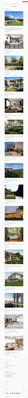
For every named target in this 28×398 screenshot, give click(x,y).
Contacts (7, 363)
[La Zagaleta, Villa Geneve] (14, 170)
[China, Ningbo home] (14, 105)
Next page (14, 356)
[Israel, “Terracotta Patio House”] (14, 63)
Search (7, 361)
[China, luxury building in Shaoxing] (14, 234)
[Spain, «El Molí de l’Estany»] (14, 18)
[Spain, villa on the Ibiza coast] (14, 127)
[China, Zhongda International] (14, 343)
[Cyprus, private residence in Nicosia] (14, 149)
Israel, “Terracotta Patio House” (10, 71)
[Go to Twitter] (8, 393)
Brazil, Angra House (8, 221)
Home (5, 4)
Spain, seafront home (8, 92)
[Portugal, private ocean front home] (14, 279)
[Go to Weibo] (19, 393)
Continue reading (7, 31)
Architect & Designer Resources (10, 365)
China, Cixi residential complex (10, 330)
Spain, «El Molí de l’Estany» (9, 27)
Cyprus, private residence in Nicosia (11, 157)
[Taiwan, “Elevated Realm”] (14, 41)
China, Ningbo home (8, 114)
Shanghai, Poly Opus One (9, 308)
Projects (12, 4)
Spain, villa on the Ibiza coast (9, 135)
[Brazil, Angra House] (14, 213)
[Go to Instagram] (5, 393)
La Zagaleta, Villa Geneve (9, 179)
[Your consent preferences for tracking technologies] (26, 397)
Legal (6, 389)
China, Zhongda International (9, 351)
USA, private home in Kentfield (10, 200)
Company (6, 381)
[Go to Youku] (17, 393)
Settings (6, 383)
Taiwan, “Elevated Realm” (9, 50)
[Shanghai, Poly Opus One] (14, 300)
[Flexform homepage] (25, 1)
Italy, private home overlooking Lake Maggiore (12, 265)
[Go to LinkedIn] (14, 393)
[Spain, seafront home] (14, 84)
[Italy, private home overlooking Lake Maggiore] (14, 256)
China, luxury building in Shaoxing (10, 243)
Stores (6, 386)
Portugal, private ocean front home (10, 287)
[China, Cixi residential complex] (14, 321)
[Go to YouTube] (12, 393)
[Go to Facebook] (7, 393)
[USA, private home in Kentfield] (14, 192)
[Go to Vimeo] (16, 393)
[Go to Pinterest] (10, 393)
